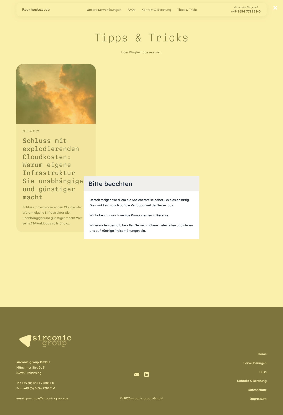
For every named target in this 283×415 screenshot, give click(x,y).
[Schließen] (275, 7)
